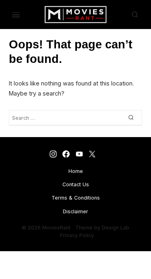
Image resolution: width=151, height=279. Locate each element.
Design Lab (115, 228)
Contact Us (75, 184)
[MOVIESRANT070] (79, 154)
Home (75, 171)
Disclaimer (75, 211)
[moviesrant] (92, 154)
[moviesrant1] (53, 154)
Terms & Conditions (76, 198)
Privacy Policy (77, 235)
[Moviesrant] (66, 154)
